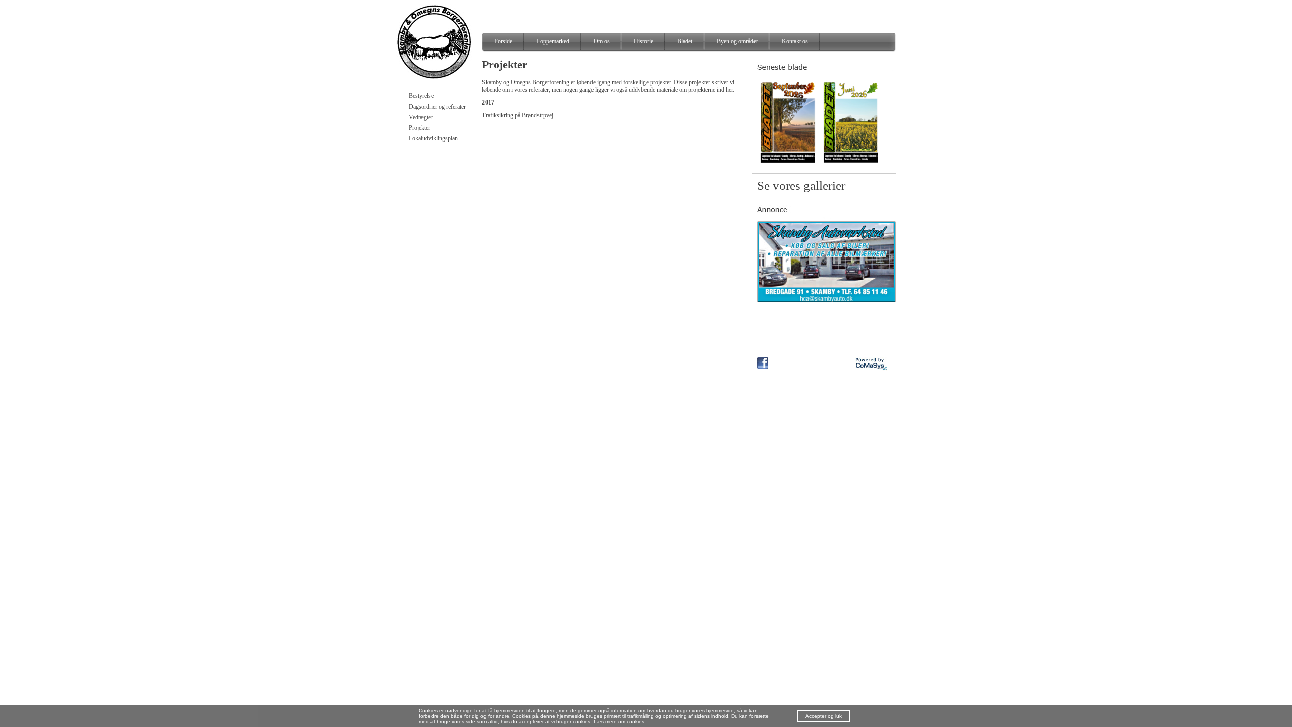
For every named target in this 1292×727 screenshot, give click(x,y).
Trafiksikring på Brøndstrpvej (517, 115)
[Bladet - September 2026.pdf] (788, 164)
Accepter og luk (823, 716)
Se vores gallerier (801, 185)
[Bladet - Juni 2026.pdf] (851, 164)
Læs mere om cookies (619, 721)
